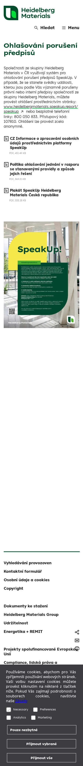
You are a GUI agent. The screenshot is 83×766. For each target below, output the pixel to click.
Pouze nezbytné (24, 730)
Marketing (45, 717)
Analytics (19, 717)
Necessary (20, 709)
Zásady (21, 700)
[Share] (77, 632)
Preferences (48, 709)
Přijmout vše (42, 758)
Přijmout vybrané (41, 744)
